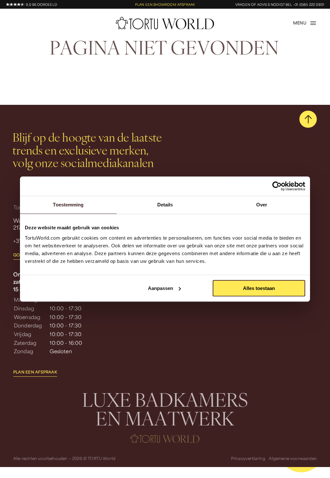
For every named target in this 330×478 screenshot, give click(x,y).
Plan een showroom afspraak (165, 4)
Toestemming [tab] (68, 204)
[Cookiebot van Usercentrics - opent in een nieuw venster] (277, 186)
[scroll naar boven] (308, 119)
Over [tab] (261, 204)
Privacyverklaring (248, 458)
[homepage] (165, 23)
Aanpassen (160, 288)
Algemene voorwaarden (293, 458)
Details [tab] (165, 204)
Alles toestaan (259, 288)
